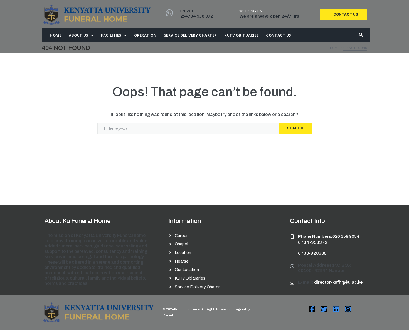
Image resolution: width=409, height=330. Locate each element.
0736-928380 (312, 253)
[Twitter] (324, 309)
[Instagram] (348, 309)
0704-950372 (312, 242)
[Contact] (169, 13)
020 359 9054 (345, 236)
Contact (185, 10)
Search (295, 128)
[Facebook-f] (312, 309)
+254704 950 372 (195, 16)
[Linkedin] (336, 309)
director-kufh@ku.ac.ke (338, 282)
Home (334, 48)
